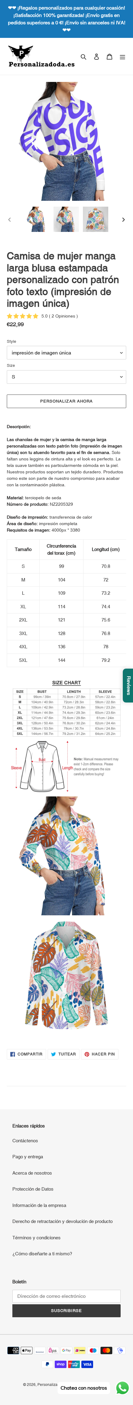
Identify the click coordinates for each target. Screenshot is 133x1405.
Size (11, 365)
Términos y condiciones (36, 1237)
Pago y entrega (27, 1156)
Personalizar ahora (66, 401)
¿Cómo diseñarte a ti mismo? (42, 1253)
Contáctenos (25, 1140)
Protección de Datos (33, 1189)
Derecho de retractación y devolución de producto (62, 1221)
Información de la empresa (39, 1205)
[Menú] (122, 56)
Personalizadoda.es (54, 1385)
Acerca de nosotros (32, 1173)
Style (11, 341)
